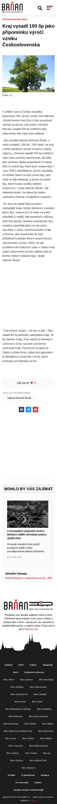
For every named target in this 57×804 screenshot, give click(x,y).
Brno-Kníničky (17, 687)
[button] (40, 8)
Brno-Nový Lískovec (38, 716)
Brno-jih (47, 753)
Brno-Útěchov (16, 760)
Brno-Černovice (45, 731)
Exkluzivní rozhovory (34, 672)
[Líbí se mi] (32, 383)
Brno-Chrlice (28, 738)
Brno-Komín (20, 701)
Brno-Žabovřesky (38, 687)
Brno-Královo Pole (38, 760)
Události (8, 665)
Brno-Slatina (46, 738)
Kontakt (11, 775)
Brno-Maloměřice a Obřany (18, 709)
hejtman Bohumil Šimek (15, 19)
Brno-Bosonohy (11, 724)
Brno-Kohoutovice (19, 694)
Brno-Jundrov (26, 679)
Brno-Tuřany (31, 753)
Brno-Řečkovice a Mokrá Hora (18, 731)
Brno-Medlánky (44, 709)
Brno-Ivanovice (16, 746)
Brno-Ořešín (30, 724)
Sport (15, 672)
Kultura (33, 665)
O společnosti (28, 775)
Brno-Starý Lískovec (38, 746)
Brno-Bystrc (48, 724)
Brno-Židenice (28, 768)
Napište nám (31, 629)
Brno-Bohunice (16, 716)
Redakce (45, 775)
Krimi (21, 665)
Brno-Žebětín (40, 694)
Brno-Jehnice (12, 753)
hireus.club (32, 800)
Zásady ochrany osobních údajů (28, 790)
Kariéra (38, 782)
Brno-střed (8, 679)
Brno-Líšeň (37, 701)
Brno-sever (10, 738)
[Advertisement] (28, 295)
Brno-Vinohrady (46, 679)
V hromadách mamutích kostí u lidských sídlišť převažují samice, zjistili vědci (27, 535)
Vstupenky (48, 665)
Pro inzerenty (22, 782)
